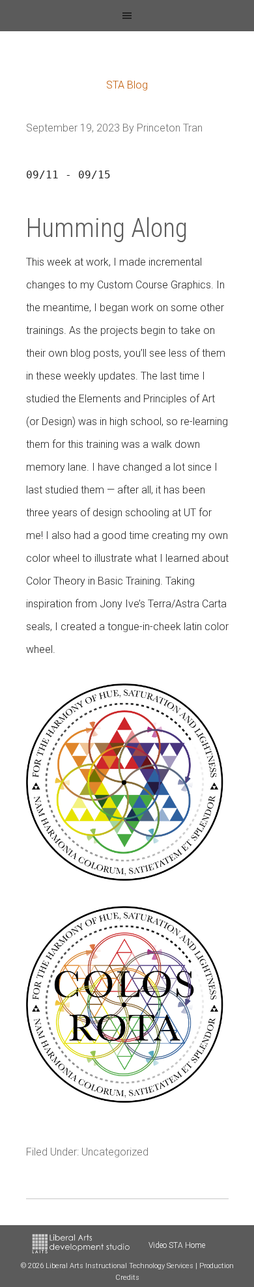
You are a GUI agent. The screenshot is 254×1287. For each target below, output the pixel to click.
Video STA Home (176, 1245)
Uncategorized (114, 1152)
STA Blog (127, 85)
